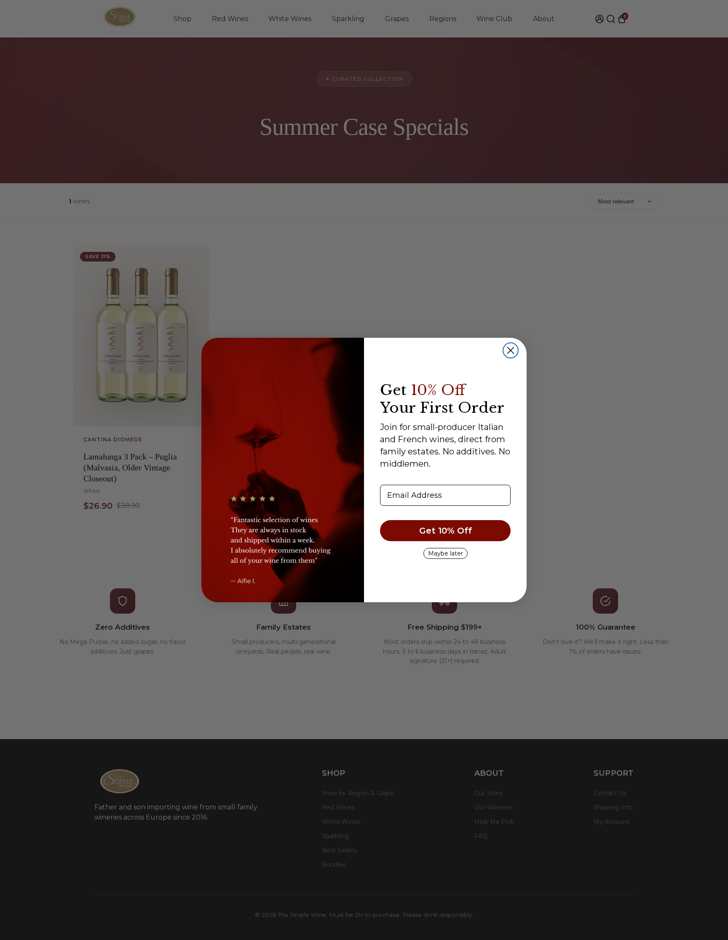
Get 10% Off (445, 531)
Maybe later (445, 553)
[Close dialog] (510, 350)
